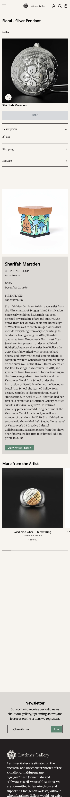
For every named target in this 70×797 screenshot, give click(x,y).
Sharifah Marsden (14, 105)
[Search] (58, 6)
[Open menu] (3, 6)
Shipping (8, 149)
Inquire (7, 160)
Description (9, 129)
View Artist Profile (19, 447)
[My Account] (52, 6)
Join (56, 729)
